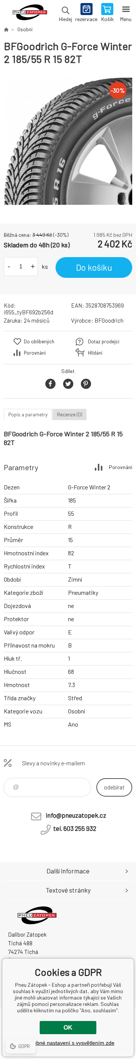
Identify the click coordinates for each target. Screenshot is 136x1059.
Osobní (24, 29)
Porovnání (35, 353)
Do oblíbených (39, 341)
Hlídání (95, 353)
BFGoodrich (109, 320)
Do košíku (94, 267)
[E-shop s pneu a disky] (6, 29)
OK (68, 1027)
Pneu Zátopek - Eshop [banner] (30, 13)
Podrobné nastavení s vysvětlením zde (68, 1043)
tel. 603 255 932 (74, 828)
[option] (68, 141)
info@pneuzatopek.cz (76, 815)
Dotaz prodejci (103, 341)
